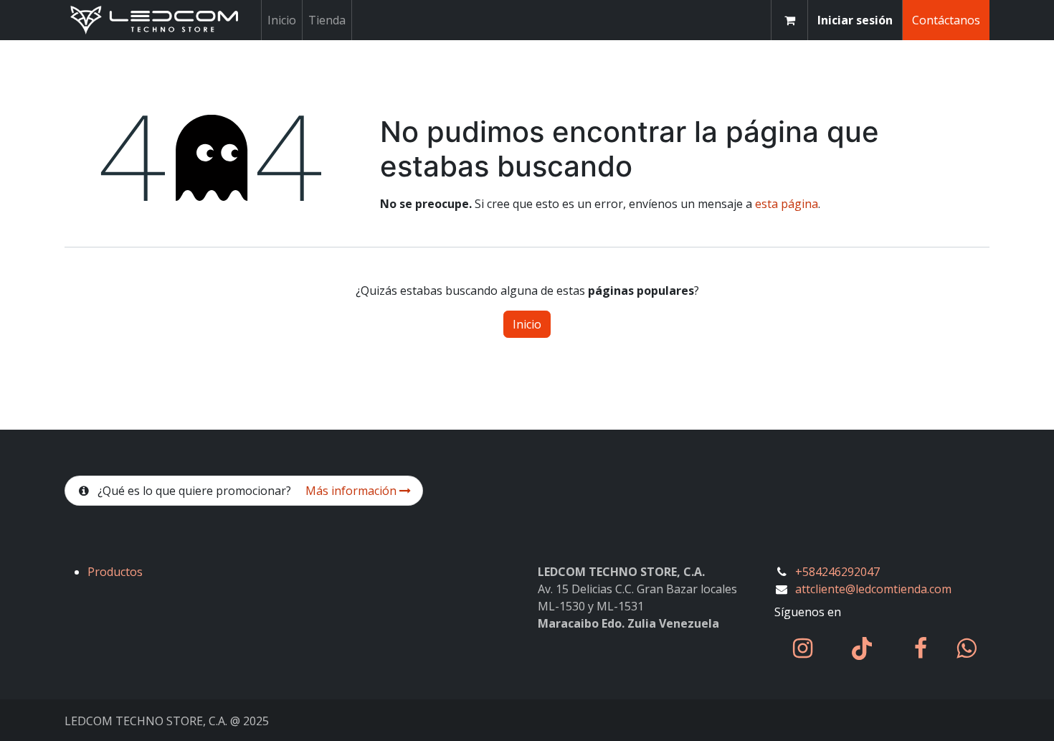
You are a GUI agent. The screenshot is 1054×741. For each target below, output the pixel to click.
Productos (115, 572)
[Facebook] (920, 648)
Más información (352, 491)
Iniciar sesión (855, 20)
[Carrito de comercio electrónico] (789, 20)
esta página (786, 204)
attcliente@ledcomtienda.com (873, 589)
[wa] (966, 648)
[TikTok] (862, 648)
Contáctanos (946, 20)
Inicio (527, 324)
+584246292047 (837, 572)
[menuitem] (282, 20)
